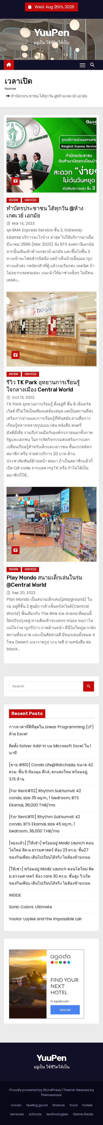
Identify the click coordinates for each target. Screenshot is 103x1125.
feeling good (37, 1105)
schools (35, 1114)
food (74, 1105)
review (13, 200)
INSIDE (15, 895)
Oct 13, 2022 (23, 397)
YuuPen (51, 32)
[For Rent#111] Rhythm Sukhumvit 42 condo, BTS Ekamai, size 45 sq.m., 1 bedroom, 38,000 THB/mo (44, 824)
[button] (93, 64)
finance (58, 1105)
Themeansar (51, 1095)
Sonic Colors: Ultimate (30, 907)
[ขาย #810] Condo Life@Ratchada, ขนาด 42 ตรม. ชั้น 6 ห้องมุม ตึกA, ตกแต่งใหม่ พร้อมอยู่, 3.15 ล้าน (51, 772)
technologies (57, 1114)
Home (10, 88)
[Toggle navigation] (82, 65)
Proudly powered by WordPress (35, 1090)
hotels (87, 1105)
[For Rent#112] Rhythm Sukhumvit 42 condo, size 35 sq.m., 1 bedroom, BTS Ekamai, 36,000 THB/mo (45, 798)
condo (16, 1105)
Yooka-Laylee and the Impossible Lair (45, 919)
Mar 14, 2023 (23, 223)
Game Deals (83, 1114)
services (30, 200)
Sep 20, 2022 (23, 592)
